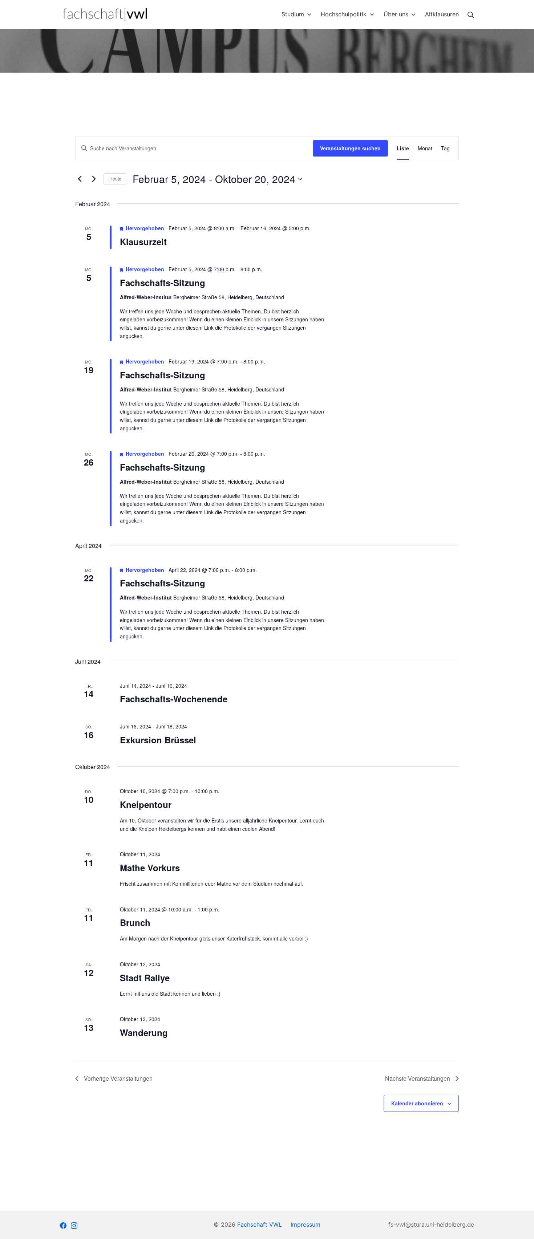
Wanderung (144, 1032)
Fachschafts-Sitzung (162, 282)
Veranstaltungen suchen (350, 148)
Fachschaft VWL (259, 1224)
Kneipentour (145, 804)
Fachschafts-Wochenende (173, 698)
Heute (115, 178)
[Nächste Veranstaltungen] (93, 179)
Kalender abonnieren (417, 1103)
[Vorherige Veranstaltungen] (79, 179)
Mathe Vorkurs (150, 867)
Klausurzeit (143, 241)
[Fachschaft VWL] (105, 14)
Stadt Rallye (145, 977)
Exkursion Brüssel (158, 740)
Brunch (135, 922)
